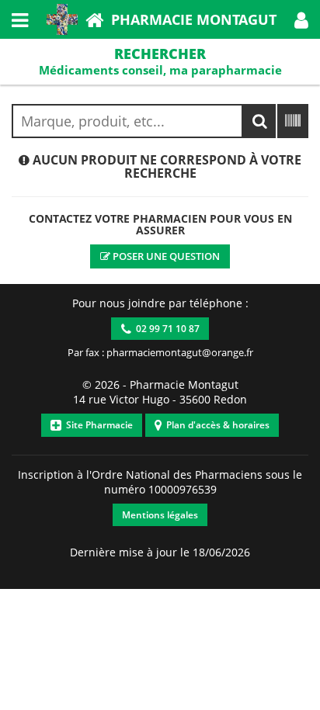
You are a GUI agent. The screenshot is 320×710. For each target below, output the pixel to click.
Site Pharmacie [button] (97, 424)
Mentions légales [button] (160, 514)
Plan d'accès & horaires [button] (216, 424)
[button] (301, 19)
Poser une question (165, 256)
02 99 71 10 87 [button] (165, 328)
